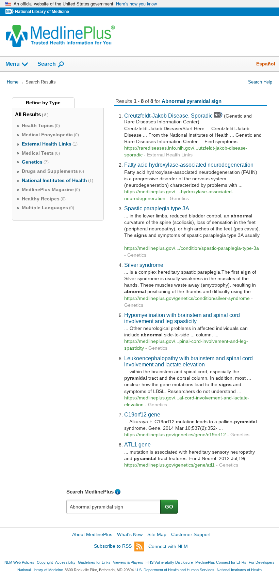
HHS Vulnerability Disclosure (169, 562)
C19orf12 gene (142, 414)
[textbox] (113, 507)
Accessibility (65, 562)
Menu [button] (12, 64)
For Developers (262, 562)
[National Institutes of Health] (10, 11)
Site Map (156, 534)
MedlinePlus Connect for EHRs (220, 562)
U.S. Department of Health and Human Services (174, 570)
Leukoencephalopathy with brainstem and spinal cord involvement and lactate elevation (188, 361)
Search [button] (46, 64)
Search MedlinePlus (90, 492)
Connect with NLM (168, 546)
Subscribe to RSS (113, 546)
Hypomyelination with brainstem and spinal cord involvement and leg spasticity (182, 318)
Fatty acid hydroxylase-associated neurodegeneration (188, 165)
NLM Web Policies (19, 562)
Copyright (45, 562)
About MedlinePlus (92, 534)
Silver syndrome (143, 265)
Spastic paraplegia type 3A (156, 208)
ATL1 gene (137, 444)
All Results (28, 114)
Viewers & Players (128, 562)
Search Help (260, 82)
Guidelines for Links (94, 562)
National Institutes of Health (239, 570)
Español (265, 63)
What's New (130, 534)
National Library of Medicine (42, 11)
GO (169, 507)
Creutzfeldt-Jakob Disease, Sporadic (168, 115)
